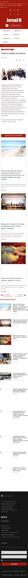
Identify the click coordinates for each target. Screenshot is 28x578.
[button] (7, 25)
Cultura (16, 38)
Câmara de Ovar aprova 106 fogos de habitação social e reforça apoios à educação (12, 226)
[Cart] (10, 14)
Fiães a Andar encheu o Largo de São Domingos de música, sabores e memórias (20, 375)
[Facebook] (10, 10)
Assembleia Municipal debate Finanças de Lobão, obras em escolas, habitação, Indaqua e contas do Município (20, 439)
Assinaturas (16, 575)
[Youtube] (17, 10)
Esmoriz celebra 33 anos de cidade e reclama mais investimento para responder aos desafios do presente (20, 356)
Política (5, 34)
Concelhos (6, 31)
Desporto (17, 31)
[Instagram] (14, 10)
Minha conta (23, 575)
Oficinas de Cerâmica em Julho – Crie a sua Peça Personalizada (19, 469)
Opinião (5, 42)
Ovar (5, 49)
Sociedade (6, 38)
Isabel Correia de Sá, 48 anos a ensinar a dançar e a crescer (20, 337)
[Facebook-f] (2, 517)
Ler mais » (4, 190)
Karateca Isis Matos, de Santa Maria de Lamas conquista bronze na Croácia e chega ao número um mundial (20, 414)
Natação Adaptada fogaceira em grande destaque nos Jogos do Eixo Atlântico (20, 390)
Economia (16, 34)
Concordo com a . (12, 560)
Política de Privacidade (15, 560)
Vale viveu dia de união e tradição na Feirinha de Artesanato (19, 453)
